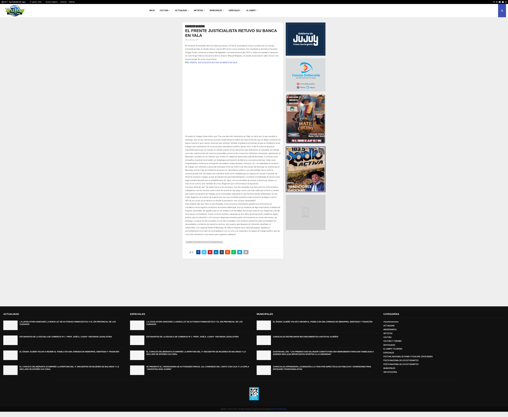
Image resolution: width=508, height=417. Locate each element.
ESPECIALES (234, 10)
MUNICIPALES (216, 10)
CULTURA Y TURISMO (392, 341)
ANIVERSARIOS (389, 329)
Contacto (63, 2)
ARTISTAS (198, 10)
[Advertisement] (254, 282)
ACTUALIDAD (181, 10)
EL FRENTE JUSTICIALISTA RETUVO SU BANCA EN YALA (204, 242)
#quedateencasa (390, 322)
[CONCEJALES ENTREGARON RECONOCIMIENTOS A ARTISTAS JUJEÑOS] (264, 340)
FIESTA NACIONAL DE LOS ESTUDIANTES (400, 360)
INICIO (152, 10)
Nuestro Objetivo (52, 2)
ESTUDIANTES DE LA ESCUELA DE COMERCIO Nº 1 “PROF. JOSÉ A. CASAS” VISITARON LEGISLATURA (66, 337)
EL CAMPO (251, 10)
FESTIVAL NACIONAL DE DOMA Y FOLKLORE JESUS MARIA (408, 357)
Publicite (72, 2)
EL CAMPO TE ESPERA (392, 349)
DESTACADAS (190, 26)
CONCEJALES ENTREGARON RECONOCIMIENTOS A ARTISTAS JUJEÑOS (305, 337)
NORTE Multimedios (279, 409)
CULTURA (164, 10)
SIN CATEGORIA (390, 372)
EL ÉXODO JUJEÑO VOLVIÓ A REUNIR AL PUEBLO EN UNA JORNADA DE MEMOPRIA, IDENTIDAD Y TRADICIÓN (69, 352)
